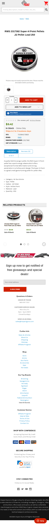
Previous (5, 244)
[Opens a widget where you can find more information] (40, 521)
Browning (24, 379)
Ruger (24, 388)
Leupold (24, 395)
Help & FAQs (24, 416)
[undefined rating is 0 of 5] (11, 120)
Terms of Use (24, 418)
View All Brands (24, 403)
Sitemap (24, 342)
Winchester (24, 393)
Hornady (24, 383)
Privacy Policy (24, 421)
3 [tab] (28, 244)
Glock (24, 391)
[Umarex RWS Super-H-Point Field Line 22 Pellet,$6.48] (13, 216)
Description (11, 151)
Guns (24, 356)
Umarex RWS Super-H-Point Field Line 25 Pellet (34, 224)
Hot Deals (24, 368)
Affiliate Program (24, 345)
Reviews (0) (25, 151)
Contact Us (24, 423)
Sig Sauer (24, 386)
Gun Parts (24, 360)
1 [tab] (21, 244)
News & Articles (24, 335)
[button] (24, 464)
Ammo (24, 358)
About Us (24, 337)
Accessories (24, 363)
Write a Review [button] (35, 120)
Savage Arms (24, 381)
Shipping (24, 340)
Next (44, 244)
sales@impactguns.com (24, 321)
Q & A (11, 155)
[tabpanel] (13, 225)
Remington (24, 400)
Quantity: (11, 96)
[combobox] (23, 9)
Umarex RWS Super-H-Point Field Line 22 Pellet (12, 224)
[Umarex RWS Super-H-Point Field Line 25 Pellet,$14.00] (35, 216)
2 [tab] (24, 244)
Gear (24, 365)
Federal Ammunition (24, 398)
